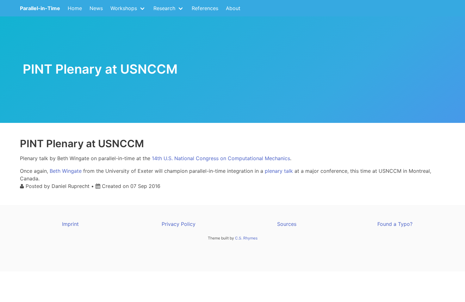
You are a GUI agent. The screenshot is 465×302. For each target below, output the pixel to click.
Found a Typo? (394, 224)
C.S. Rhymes (246, 238)
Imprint (70, 224)
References (205, 8)
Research (164, 8)
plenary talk (279, 171)
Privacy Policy (178, 224)
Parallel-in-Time (40, 8)
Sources (286, 224)
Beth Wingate (66, 171)
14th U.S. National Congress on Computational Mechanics (221, 158)
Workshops (123, 8)
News (96, 8)
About (233, 8)
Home (75, 8)
